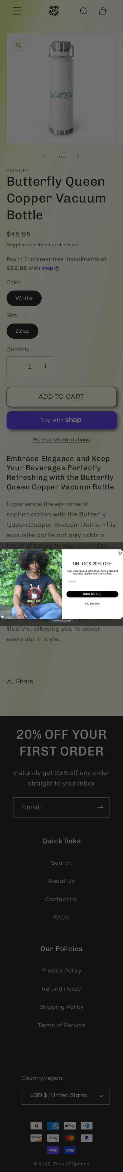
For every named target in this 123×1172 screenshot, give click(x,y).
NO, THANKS (92, 604)
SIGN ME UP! (92, 594)
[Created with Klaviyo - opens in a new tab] (61, 621)
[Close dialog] (120, 553)
